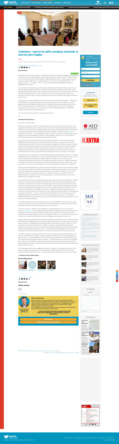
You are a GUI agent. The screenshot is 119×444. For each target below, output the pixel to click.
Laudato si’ (71, 131)
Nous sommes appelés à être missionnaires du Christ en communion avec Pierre (90, 219)
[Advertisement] (48, 337)
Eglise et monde (47, 2)
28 (85, 308)
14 (85, 302)
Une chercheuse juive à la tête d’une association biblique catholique (89, 7)
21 (85, 305)
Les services (85, 437)
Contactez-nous (110, 437)
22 (87, 305)
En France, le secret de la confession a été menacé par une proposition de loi (92, 278)
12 (98, 300)
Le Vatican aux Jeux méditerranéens (55, 7)
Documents (57, 2)
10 (93, 300)
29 (87, 308)
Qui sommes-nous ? (69, 437)
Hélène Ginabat (33, 65)
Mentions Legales (93, 437)
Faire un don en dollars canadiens (48, 322)
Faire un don (66, 2)
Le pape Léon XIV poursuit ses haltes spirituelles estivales (85, 346)
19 (98, 302)
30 (90, 308)
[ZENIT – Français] (12, 3)
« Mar (83, 311)
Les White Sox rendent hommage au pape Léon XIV (25, 7)
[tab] (86, 406)
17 (93, 302)
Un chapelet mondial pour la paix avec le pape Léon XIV (93, 263)
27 (82, 308)
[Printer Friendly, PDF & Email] (75, 73)
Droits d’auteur (101, 437)
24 (93, 305)
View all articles (22, 293)
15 (87, 302)
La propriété (78, 437)
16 (90, 302)
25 (95, 305)
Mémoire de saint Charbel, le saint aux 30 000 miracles (93, 270)
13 (82, 302)
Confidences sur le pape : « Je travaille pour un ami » (93, 256)
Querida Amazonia (28, 210)
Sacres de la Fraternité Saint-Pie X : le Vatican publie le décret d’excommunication (93, 249)
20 (82, 305)
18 (95, 302)
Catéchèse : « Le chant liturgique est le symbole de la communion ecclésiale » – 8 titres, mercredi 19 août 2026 (90, 224)
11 (95, 300)
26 (98, 305)
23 (90, 305)
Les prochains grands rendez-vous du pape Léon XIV (85, 335)
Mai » (85, 311)
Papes (19, 12)
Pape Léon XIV (25, 2)
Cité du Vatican (35, 2)
